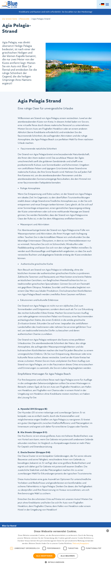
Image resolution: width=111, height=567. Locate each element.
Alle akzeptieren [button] (44, 556)
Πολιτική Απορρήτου (81, 543)
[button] (55, 562)
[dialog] (55, 547)
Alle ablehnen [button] (68, 556)
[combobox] (107, 530)
